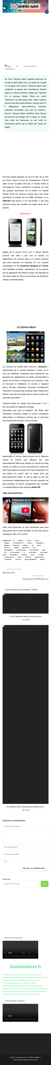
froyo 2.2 (7, 547)
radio (20, 557)
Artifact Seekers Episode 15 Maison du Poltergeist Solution (23, 986)
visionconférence (31, 559)
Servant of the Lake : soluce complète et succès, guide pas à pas (25, 989)
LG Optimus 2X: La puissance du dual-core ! (25, 806)
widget (42, 559)
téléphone (7, 559)
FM (32, 545)
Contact (12, 1057)
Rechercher (6, 879)
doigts (29, 543)
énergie (6, 545)
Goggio (8, 66)
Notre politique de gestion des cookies (25, 1060)
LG (17, 66)
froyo (39, 545)
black (37, 540)
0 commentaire (30, 66)
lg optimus (32, 552)
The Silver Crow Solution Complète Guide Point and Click (22, 975)
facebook (16, 545)
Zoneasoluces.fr (21, 1057)
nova (32, 555)
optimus (41, 555)
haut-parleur (34, 550)
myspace (24, 555)
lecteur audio (15, 552)
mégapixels (14, 555)
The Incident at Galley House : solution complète (19, 983)
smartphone (39, 557)
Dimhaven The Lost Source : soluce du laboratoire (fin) (21, 994)
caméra (6, 543)
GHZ (34, 547)
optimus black (9, 557)
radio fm (28, 557)
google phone (21, 550)
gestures (25, 547)
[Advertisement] (25, 37)
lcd (5, 552)
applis (29, 540)
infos (44, 550)
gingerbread (8, 550)
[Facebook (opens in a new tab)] (47, 12)
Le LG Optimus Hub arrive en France (25, 616)
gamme (16, 547)
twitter (18, 559)
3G (13, 540)
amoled (20, 540)
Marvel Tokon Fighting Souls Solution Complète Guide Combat (24, 991)
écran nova (40, 543)
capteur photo (18, 543)
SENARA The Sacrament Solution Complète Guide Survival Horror (25, 977)
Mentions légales (34, 1057)
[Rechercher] (45, 884)
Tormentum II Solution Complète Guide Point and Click (21, 980)
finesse (25, 545)
